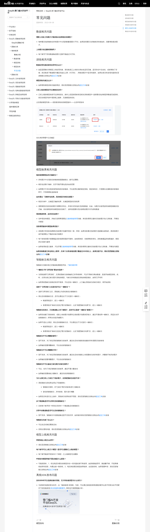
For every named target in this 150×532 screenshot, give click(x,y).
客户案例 (74, 3)
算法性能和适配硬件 (57, 488)
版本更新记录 (14, 107)
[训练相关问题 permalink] (35, 59)
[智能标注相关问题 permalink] (35, 259)
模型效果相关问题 (130, 21)
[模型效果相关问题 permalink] (35, 169)
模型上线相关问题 (130, 28)
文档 (130, 3)
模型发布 (40, 523)
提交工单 (55, 76)
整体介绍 (17, 55)
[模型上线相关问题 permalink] (35, 434)
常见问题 (17, 71)
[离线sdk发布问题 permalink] (35, 475)
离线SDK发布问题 (130, 31)
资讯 (124, 3)
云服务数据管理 (72, 219)
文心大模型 (53, 3)
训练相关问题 (129, 18)
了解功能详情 (72, 265)
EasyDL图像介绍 (18, 43)
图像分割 (116, 523)
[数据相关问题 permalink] (35, 31)
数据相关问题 (129, 15)
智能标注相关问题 (130, 25)
